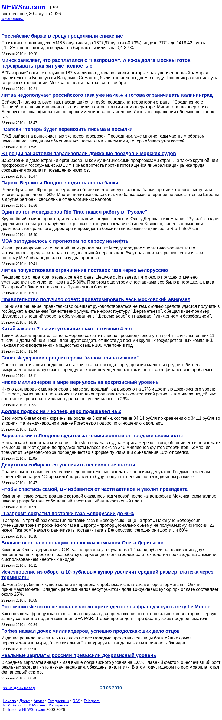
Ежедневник (58, 701)
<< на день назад (19, 688)
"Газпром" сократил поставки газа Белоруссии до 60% (67, 513)
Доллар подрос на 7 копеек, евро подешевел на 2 (61, 411)
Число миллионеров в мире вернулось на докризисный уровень (80, 382)
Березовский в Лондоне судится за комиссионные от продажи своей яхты (92, 435)
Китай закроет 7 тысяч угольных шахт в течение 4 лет (66, 328)
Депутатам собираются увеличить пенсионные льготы (68, 465)
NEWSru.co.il (14, 705)
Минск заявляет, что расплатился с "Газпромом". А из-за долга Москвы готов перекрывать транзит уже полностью (96, 63)
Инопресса (58, 705)
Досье (24, 701)
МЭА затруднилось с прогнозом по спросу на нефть (65, 241)
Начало (9, 701)
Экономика (12, 18)
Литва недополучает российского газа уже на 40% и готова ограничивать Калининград (107, 95)
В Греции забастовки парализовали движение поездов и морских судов (88, 153)
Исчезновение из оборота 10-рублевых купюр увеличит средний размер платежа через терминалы (107, 574)
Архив (39, 701)
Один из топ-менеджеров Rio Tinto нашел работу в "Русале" (74, 212)
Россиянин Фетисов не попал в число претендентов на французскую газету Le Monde (105, 606)
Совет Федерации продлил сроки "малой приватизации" (70, 358)
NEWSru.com (23, 7)
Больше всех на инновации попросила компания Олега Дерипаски (82, 542)
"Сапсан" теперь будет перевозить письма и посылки (67, 129)
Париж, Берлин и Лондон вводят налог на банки (59, 182)
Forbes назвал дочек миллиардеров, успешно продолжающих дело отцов (90, 631)
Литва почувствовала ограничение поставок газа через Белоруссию (84, 270)
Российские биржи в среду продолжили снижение (62, 36)
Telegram (92, 701)
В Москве (37, 705)
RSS (76, 701)
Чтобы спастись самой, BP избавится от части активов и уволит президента (94, 489)
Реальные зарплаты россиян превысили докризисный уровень (78, 655)
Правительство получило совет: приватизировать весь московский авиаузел (95, 299)
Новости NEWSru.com (25, 709)
